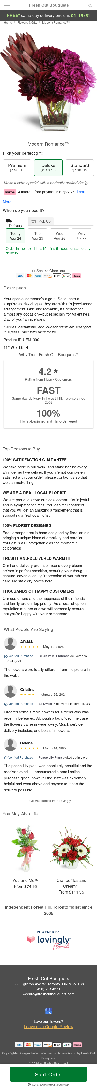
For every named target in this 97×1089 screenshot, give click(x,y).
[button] (86, 1077)
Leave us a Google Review (48, 1026)
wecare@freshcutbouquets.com (48, 993)
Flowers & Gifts (27, 22)
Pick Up (44, 221)
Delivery (15, 224)
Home (8, 22)
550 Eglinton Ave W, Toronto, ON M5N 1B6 (48, 983)
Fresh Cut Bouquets (49, 5)
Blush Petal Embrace (54, 656)
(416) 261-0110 (48, 989)
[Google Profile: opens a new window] (48, 1011)
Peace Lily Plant (50, 757)
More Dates (81, 235)
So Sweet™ (47, 703)
